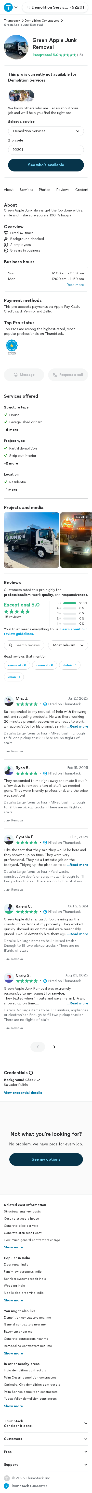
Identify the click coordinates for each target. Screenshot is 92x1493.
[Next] (54, 1047)
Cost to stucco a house (21, 1218)
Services (26, 190)
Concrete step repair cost (23, 1233)
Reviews (62, 190)
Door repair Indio (16, 1264)
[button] (16, 47)
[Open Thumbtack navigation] (11, 7)
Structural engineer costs (22, 1211)
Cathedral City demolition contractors (32, 1384)
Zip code (15, 140)
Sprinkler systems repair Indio (25, 1279)
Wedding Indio (14, 1285)
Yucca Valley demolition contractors (30, 1398)
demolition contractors (42, 20)
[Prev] (37, 1047)
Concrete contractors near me (26, 1338)
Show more (13, 1247)
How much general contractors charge (32, 1240)
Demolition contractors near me (27, 1317)
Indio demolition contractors (25, 1370)
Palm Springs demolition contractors (30, 1392)
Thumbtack (12, 20)
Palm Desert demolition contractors (30, 1377)
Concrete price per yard (21, 1225)
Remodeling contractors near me (28, 1346)
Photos (45, 190)
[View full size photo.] (31, 540)
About (9, 190)
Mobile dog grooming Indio (24, 1293)
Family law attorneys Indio (23, 1271)
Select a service (21, 122)
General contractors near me (25, 1324)
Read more (75, 285)
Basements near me (18, 1331)
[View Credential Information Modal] (30, 1072)
